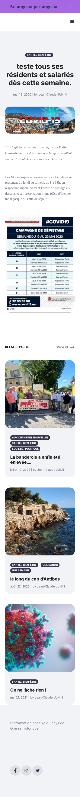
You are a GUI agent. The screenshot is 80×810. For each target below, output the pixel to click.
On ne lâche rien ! (28, 690)
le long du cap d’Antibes (35, 579)
